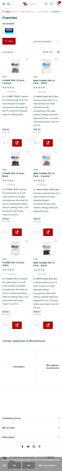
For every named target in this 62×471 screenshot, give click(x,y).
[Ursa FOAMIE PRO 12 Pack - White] (15, 248)
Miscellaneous (27, 11)
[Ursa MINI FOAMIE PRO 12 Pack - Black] (46, 248)
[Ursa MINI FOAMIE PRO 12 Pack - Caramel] (46, 159)
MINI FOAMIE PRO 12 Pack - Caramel (44, 174)
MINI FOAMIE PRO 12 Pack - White (44, 81)
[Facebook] (22, 446)
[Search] (8, 4)
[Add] (17, 143)
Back (7, 11)
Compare (11, 91)
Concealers (43, 11)
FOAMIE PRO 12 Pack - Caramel (14, 81)
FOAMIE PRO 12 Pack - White (14, 263)
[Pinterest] (39, 446)
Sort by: (37, 41)
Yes (14, 465)
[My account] (46, 4)
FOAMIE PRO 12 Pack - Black (14, 174)
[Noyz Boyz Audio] (31, 4)
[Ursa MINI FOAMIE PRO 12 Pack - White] (46, 66)
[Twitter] (28, 446)
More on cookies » (48, 465)
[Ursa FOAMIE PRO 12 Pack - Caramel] (15, 66)
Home (14, 11)
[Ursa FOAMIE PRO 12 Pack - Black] (15, 159)
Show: (46, 52)
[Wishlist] (51, 4)
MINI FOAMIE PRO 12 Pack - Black (44, 264)
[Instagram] (34, 446)
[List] (58, 52)
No (28, 465)
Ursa (4, 76)
